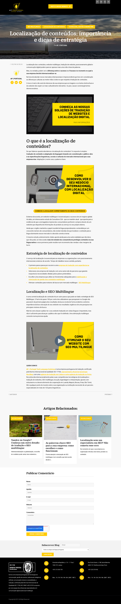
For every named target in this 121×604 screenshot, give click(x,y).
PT (97, 2)
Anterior (13, 394)
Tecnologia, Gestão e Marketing (81, 27)
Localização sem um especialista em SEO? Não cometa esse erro (94, 443)
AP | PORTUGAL (62, 45)
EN (101, 2)
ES (105, 2)
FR (108, 2)
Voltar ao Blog (16, 64)
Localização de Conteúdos (54, 27)
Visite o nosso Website (59, 6)
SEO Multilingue (34, 27)
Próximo (108, 394)
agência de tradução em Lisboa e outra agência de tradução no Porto (66, 374)
